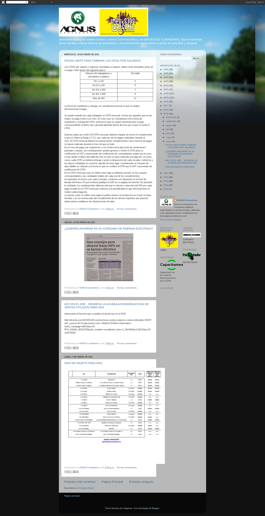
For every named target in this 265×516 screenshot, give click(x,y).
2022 (166, 85)
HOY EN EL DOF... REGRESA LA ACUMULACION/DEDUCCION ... (182, 161)
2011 (166, 185)
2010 (166, 189)
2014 (166, 173)
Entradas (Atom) (86, 488)
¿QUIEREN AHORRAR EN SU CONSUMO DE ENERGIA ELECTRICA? (108, 228)
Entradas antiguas (141, 481)
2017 (166, 105)
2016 (166, 110)
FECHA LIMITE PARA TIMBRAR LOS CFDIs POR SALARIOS (102, 60)
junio (168, 133)
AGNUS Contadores (187, 200)
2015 (166, 114)
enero (169, 141)
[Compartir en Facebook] (74, 213)
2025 (166, 73)
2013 (166, 177)
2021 (166, 89)
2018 (166, 102)
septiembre (171, 121)
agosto (169, 125)
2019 (166, 98)
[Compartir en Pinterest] (77, 213)
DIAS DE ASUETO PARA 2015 (83, 363)
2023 (166, 81)
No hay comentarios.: (127, 209)
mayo (169, 137)
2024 (166, 77)
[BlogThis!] (68, 213)
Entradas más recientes (80, 481)
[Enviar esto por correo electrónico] (65, 213)
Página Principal (112, 481)
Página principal (72, 496)
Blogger (155, 508)
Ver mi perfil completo (170, 220)
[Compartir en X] (71, 213)
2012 (166, 181)
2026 (166, 69)
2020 (166, 93)
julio (168, 129)
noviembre (171, 117)
